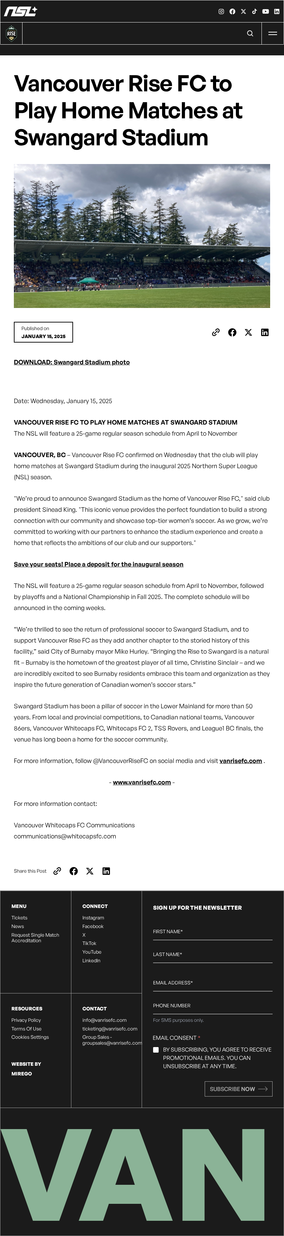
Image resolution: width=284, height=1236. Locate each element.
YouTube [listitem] (91, 952)
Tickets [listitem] (19, 917)
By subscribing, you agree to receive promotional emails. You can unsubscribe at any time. (217, 1058)
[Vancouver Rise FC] (20, 11)
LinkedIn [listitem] (91, 960)
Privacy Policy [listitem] (26, 1020)
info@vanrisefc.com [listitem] (104, 1020)
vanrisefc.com (241, 760)
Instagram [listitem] (93, 917)
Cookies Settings (30, 1037)
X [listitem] (84, 935)
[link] (221, 11)
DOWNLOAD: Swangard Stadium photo (72, 362)
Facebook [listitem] (93, 926)
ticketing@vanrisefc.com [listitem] (106, 1028)
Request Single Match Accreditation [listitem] (35, 938)
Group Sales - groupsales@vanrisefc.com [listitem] (106, 1040)
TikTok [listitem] (89, 943)
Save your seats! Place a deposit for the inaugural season (99, 564)
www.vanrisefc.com (142, 782)
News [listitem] (17, 926)
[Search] (250, 33)
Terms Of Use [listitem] (26, 1028)
